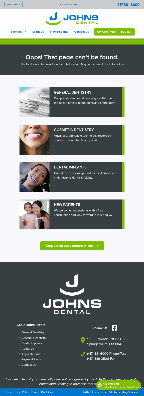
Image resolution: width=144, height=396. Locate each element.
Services (16, 32)
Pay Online (13, 4)
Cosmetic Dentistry (34, 338)
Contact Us (81, 32)
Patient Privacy (30, 392)
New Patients (59, 32)
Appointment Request (114, 32)
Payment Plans (68, 4)
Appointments (31, 354)
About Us (38, 32)
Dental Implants (32, 343)
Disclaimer (47, 392)
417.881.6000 (128, 4)
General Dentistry (33, 332)
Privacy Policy (12, 392)
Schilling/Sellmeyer (129, 392)
